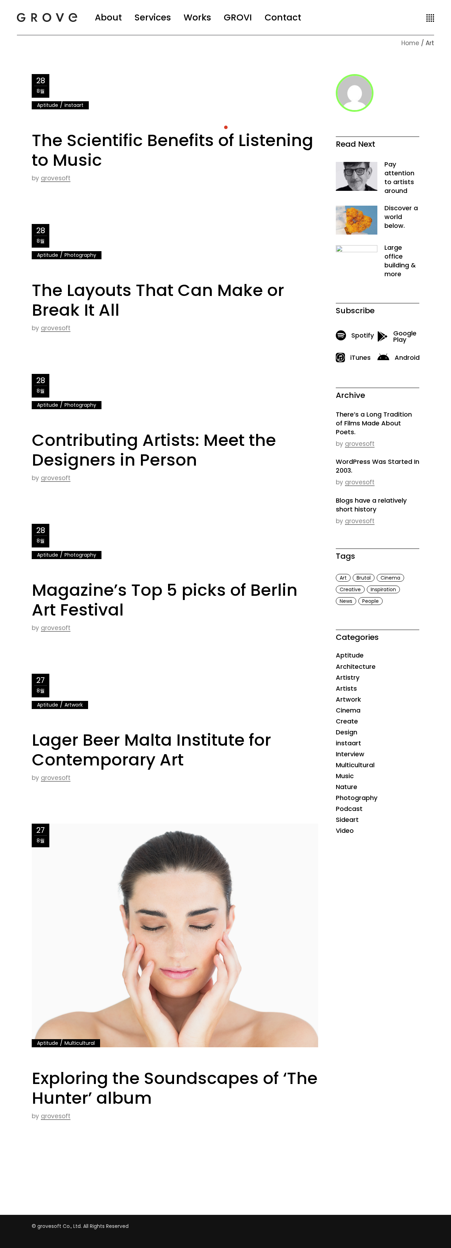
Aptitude (47, 105)
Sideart (347, 819)
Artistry (347, 677)
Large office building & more (400, 260)
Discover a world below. (401, 217)
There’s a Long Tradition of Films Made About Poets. (374, 423)
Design (346, 732)
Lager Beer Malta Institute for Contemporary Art (151, 749)
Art (343, 577)
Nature (346, 786)
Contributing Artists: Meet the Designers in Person (154, 450)
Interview (350, 754)
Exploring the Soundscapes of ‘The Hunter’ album (174, 1088)
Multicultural (79, 1043)
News (346, 601)
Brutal (364, 577)
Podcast (349, 808)
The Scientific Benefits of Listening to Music (172, 150)
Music (345, 775)
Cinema (390, 577)
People (370, 601)
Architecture (356, 666)
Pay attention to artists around (399, 177)
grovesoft (55, 178)
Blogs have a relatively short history (371, 505)
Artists (346, 688)
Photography (80, 255)
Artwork (73, 704)
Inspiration (383, 589)
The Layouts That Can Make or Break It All (158, 300)
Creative (350, 589)
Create (347, 721)
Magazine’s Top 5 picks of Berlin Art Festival (164, 599)
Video (345, 830)
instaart (74, 105)
